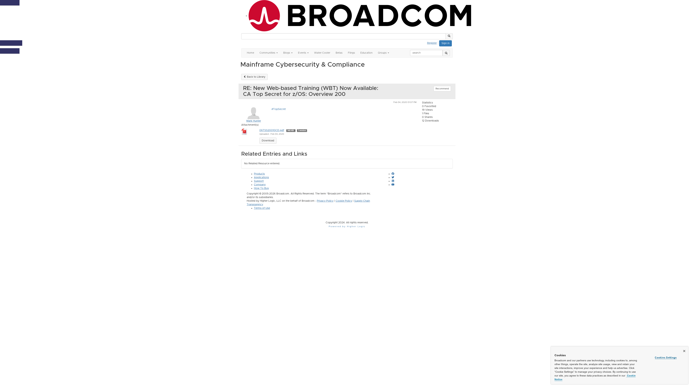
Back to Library (255, 77)
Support (259, 181)
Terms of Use (262, 208)
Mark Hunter (253, 121)
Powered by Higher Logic (347, 227)
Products (259, 174)
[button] (449, 36)
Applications (261, 177)
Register (432, 43)
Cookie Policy (344, 201)
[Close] (684, 351)
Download (268, 140)
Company (260, 184)
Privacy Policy (325, 201)
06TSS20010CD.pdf (271, 130)
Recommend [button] (442, 89)
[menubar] (433, 42)
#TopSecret (278, 109)
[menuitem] (433, 42)
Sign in (445, 43)
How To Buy (261, 188)
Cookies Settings (666, 357)
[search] (446, 53)
